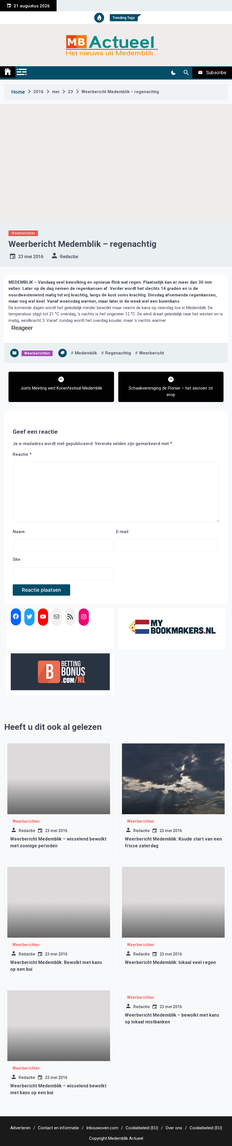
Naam (19, 531)
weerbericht (151, 353)
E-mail (122, 531)
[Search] (186, 72)
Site (16, 559)
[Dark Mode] (173, 72)
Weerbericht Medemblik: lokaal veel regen (170, 962)
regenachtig (118, 353)
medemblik (86, 353)
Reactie (22, 454)
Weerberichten (23, 233)
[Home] (7, 72)
